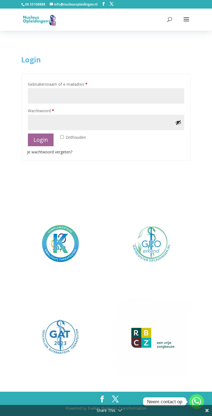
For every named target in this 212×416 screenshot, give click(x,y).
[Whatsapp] (196, 401)
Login (40, 139)
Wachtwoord (47, 110)
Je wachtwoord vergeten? (49, 152)
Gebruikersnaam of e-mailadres (63, 84)
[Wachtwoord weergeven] (178, 122)
